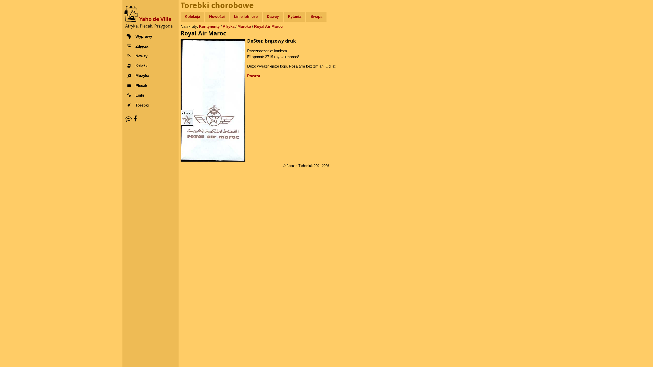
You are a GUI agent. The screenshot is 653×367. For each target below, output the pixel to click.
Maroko (244, 26)
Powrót (253, 76)
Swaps (316, 16)
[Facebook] (135, 118)
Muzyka (142, 75)
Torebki (142, 105)
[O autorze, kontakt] (128, 118)
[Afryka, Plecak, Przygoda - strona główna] (131, 13)
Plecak (141, 85)
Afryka (228, 26)
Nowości (217, 16)
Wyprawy (143, 36)
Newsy (141, 56)
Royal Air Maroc (268, 26)
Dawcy (273, 16)
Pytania (294, 16)
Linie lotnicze (246, 16)
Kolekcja (192, 16)
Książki (141, 66)
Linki (139, 95)
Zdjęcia (141, 46)
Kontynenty (209, 26)
